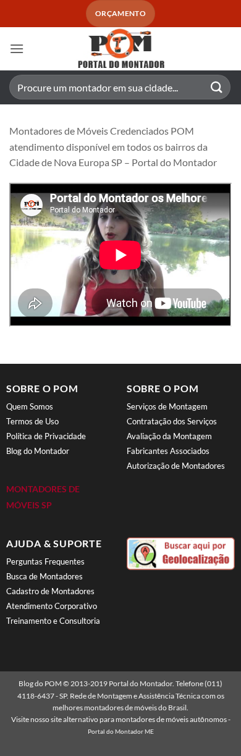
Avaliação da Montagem (169, 436)
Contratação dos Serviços (172, 421)
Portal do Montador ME (121, 731)
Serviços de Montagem (167, 406)
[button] (16, 48)
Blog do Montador (37, 451)
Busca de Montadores (44, 576)
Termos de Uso (32, 421)
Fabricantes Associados (168, 451)
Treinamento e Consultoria (53, 621)
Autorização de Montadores (176, 466)
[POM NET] (120, 48)
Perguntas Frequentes (45, 561)
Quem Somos (29, 406)
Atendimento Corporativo (51, 606)
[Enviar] (217, 87)
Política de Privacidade (46, 436)
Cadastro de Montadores (50, 591)
